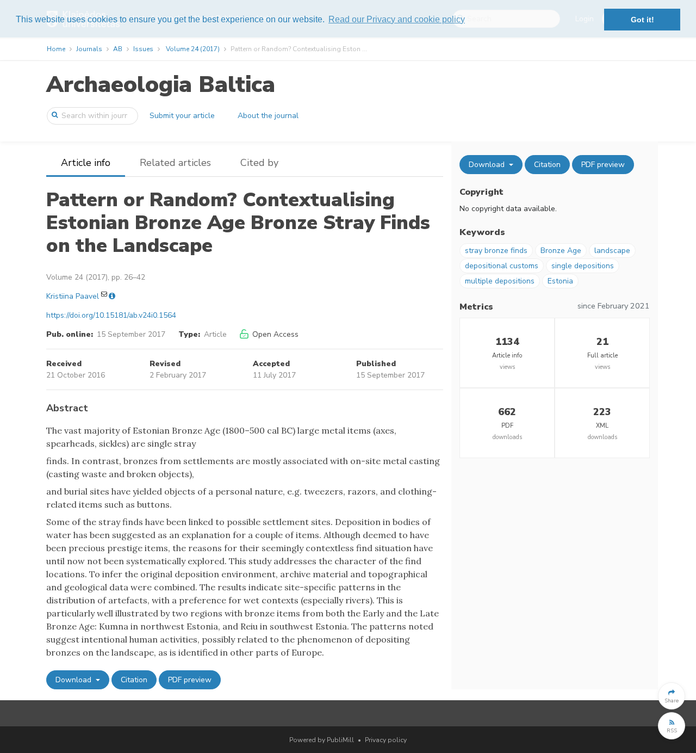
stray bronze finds (496, 250)
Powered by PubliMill (321, 740)
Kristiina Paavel (72, 296)
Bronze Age (560, 250)
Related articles (175, 162)
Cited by (259, 162)
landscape (612, 250)
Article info (85, 162)
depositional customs (501, 266)
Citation (134, 680)
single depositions (582, 266)
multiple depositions (500, 281)
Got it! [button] (642, 19)
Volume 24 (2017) (193, 49)
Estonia (560, 281)
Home (56, 49)
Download (74, 680)
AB (117, 49)
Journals (89, 49)
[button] (671, 695)
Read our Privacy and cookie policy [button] (396, 19)
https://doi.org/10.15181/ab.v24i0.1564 (111, 315)
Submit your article (182, 115)
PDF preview (190, 680)
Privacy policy (386, 740)
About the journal (268, 115)
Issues (143, 49)
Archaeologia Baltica (160, 84)
